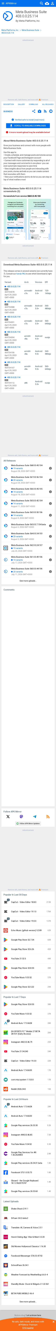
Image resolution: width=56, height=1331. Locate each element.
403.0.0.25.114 (13, 286)
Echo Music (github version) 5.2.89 (26, 930)
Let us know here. (34, 1315)
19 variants (18, 468)
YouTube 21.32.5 (18, 958)
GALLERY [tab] (21, 104)
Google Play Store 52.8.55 (22, 968)
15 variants (18, 548)
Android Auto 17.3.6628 (21, 1023)
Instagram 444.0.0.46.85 (21, 1135)
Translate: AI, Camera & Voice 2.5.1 (27, 1227)
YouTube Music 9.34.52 (21, 1144)
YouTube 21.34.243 (19, 1051)
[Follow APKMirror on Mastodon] (21, 817)
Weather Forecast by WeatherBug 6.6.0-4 (29, 1274)
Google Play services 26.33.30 (24, 1125)
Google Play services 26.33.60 (24, 1191)
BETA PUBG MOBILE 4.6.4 (22, 1293)
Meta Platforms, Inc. (29, 20)
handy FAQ (21, 274)
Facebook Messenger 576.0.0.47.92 (26, 1256)
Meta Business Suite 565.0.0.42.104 (26, 500)
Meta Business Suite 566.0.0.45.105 (26, 489)
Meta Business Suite (30, 30)
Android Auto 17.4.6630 (21, 1070)
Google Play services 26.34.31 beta (26, 1163)
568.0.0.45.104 (34, 196)
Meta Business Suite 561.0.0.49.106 (26, 557)
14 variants (18, 492)
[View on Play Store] (39, 112)
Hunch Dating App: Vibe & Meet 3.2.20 (28, 1237)
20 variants (18, 480)
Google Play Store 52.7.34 (22, 940)
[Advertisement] (28, 70)
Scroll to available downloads (30, 126)
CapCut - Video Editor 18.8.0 (23, 902)
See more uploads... (28, 581)
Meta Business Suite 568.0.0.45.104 (26, 465)
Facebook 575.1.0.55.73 (21, 1172)
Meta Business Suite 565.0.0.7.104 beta (28, 524)
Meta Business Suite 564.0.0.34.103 (26, 533)
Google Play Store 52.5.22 (22, 987)
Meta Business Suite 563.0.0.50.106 (26, 512)
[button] (33, 112)
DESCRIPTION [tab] (8, 104)
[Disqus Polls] (28, 628)
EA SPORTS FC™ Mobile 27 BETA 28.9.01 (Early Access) (25, 1032)
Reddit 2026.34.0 (18, 1089)
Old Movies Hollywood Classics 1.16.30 (28, 1246)
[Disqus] (28, 699)
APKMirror (11, 3)
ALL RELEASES (48, 104)
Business (8, 111)
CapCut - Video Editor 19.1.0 (23, 911)
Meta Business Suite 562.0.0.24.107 (26, 545)
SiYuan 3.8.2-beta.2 (19, 1218)
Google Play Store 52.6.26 (22, 949)
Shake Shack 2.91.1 (19, 1209)
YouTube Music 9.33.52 (21, 977)
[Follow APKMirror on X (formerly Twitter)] (8, 817)
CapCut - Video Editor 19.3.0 (23, 1061)
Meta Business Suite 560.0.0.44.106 (26, 568)
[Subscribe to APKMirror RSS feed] (48, 817)
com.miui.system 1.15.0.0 (22, 1079)
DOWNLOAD (33, 104)
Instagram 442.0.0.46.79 (21, 1042)
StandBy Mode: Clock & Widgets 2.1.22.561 (30, 1284)
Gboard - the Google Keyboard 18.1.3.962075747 (24, 1181)
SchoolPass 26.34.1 (20, 1265)
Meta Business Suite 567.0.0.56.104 (26, 477)
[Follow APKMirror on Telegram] (34, 817)
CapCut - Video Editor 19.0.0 (23, 921)
